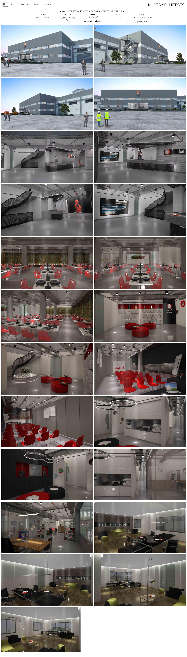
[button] (13, 5)
